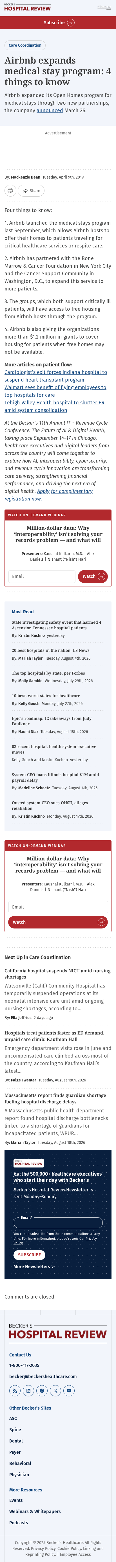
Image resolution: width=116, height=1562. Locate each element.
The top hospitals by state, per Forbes (49, 673)
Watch (89, 576)
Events (16, 1500)
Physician (19, 1474)
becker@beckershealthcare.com (43, 1376)
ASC (13, 1418)
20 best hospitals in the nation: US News (51, 650)
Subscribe (54, 22)
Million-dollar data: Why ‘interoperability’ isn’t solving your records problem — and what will (58, 533)
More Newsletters (32, 1266)
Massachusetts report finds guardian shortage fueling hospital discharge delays (55, 1098)
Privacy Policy (43, 1548)
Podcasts (18, 1522)
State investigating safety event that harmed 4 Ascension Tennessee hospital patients (56, 624)
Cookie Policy (69, 1548)
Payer (15, 1452)
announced (50, 110)
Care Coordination (25, 45)
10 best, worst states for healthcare (46, 695)
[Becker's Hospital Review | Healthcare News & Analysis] (28, 8)
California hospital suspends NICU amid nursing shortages (58, 974)
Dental (16, 1441)
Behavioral (20, 1463)
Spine (15, 1429)
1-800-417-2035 (24, 1365)
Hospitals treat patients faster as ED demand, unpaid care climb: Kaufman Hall (54, 1036)
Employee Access (75, 1554)
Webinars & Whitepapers (35, 1511)
